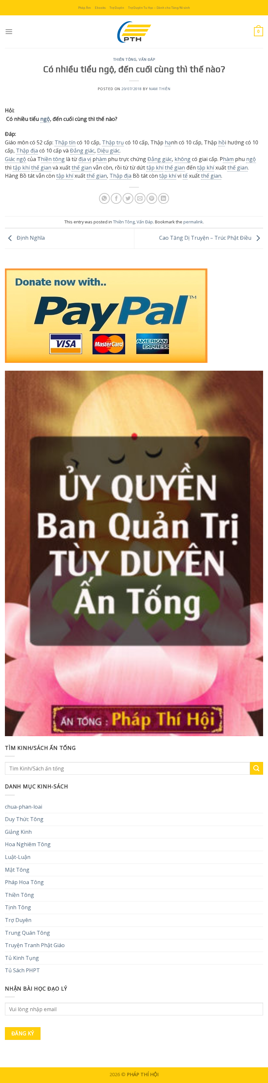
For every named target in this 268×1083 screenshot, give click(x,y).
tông (59, 159)
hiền (46, 159)
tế (185, 175)
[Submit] (256, 768)
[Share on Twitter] (128, 198)
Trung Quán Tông (27, 932)
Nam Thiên (159, 88)
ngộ (45, 118)
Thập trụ (113, 142)
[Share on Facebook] (116, 198)
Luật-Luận (17, 857)
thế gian (41, 167)
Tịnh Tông (18, 907)
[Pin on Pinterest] (151, 198)
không (183, 159)
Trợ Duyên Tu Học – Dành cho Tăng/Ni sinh (159, 7)
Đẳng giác (82, 150)
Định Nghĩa (30, 238)
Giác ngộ (15, 159)
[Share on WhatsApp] (104, 198)
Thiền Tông (125, 59)
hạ (168, 142)
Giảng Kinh (18, 831)
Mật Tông (17, 869)
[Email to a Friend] (140, 198)
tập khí (21, 167)
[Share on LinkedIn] (163, 198)
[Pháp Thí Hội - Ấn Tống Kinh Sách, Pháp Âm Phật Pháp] (134, 31)
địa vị (84, 159)
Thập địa (27, 150)
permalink (193, 222)
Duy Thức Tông (24, 819)
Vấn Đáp (147, 59)
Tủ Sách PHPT (22, 970)
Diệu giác (108, 150)
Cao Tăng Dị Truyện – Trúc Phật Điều (206, 238)
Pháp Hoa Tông (24, 882)
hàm (101, 159)
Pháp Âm (84, 7)
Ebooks (100, 7)
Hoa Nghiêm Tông (28, 844)
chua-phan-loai (23, 806)
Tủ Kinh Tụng (22, 958)
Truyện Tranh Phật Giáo (35, 945)
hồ (221, 142)
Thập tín (65, 142)
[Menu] (9, 32)
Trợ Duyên (116, 7)
